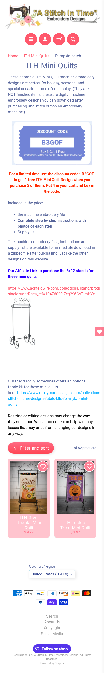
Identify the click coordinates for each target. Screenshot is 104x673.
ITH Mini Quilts (36, 56)
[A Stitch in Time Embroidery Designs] (52, 16)
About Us (52, 622)
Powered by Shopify (52, 663)
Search (52, 616)
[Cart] (59, 39)
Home (13, 56)
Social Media (52, 633)
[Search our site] (73, 39)
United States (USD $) (49, 574)
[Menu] (31, 39)
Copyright (52, 628)
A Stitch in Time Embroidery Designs (56, 655)
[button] (31, 448)
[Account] (45, 39)
